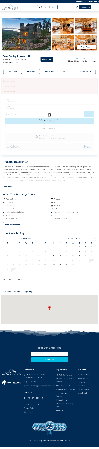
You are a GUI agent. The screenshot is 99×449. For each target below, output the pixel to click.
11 (85, 251)
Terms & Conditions (31, 404)
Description (12, 71)
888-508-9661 (81, 1)
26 (92, 260)
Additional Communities (65, 389)
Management (85, 7)
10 (79, 251)
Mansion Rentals (84, 382)
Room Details (85, 71)
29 (66, 265)
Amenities (31, 71)
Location (66, 71)
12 (92, 251)
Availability (49, 71)
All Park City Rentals (64, 375)
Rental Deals (82, 393)
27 (54, 265)
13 (54, 256)
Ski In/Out (81, 386)
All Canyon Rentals (63, 385)
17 (79, 256)
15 (66, 256)
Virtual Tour (46, 59)
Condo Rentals (83, 375)
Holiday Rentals (62, 400)
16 (73, 256)
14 (60, 256)
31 (13, 269)
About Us (59, 411)
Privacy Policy (29, 408)
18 (85, 256)
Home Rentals (83, 378)
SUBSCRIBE (49, 360)
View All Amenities (12, 225)
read (7, 187)
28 (60, 265)
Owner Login (29, 412)
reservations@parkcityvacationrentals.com (42, 386)
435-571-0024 (94, 1)
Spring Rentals (83, 389)
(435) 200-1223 (32, 382)
